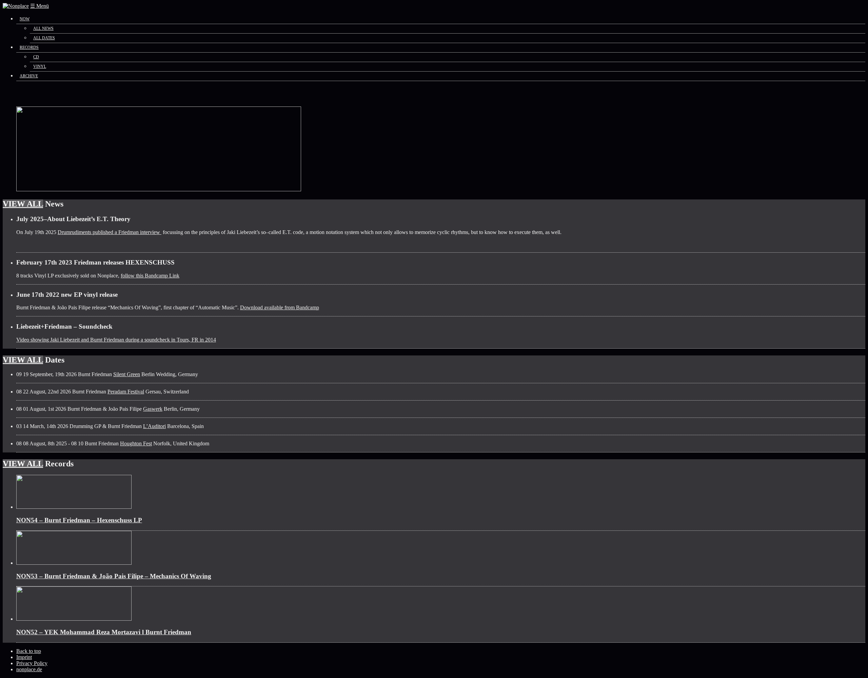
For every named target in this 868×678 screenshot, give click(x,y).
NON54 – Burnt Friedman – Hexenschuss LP (79, 520)
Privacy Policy (31, 663)
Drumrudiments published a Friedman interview (109, 232)
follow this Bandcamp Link (150, 275)
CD (36, 57)
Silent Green (126, 374)
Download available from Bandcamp (279, 307)
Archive (29, 76)
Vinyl (39, 66)
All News (43, 28)
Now (24, 19)
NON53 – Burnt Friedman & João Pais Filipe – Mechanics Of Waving (113, 576)
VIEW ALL (23, 203)
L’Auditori (154, 426)
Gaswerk (152, 409)
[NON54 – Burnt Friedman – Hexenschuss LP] (74, 507)
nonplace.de (29, 669)
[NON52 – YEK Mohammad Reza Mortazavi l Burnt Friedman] (74, 619)
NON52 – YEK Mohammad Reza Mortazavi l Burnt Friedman (103, 632)
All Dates (44, 38)
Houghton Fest (136, 443)
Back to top (28, 651)
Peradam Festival (125, 391)
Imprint (24, 657)
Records (29, 47)
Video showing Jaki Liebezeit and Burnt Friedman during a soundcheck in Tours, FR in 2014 (116, 340)
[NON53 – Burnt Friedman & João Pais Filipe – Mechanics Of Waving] (74, 563)
